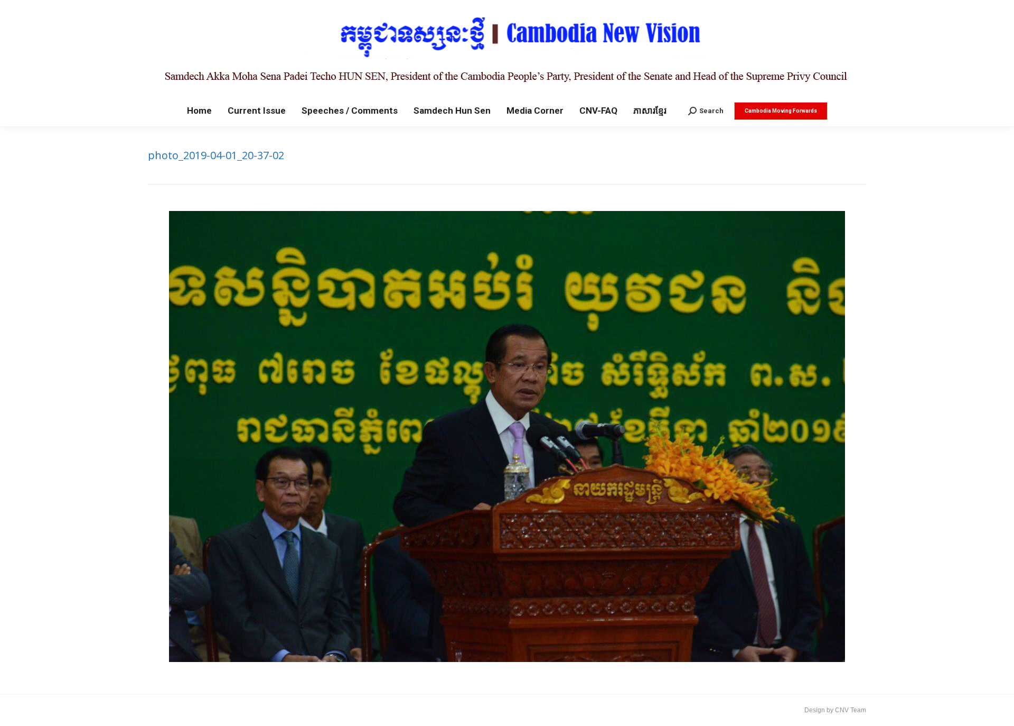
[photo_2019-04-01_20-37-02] (507, 436)
